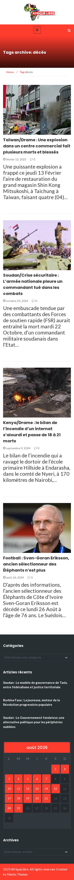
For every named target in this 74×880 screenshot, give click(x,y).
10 (9, 788)
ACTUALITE (16, 132)
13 (37, 788)
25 (18, 808)
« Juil (7, 825)
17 (9, 798)
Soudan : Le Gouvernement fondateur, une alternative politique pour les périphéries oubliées (33, 722)
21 (46, 798)
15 (55, 788)
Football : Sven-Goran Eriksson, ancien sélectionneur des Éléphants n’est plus (36, 564)
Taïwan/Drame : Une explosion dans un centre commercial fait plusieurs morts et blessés (36, 146)
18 (18, 798)
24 (9, 808)
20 (37, 798)
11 (18, 788)
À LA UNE (14, 415)
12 (27, 788)
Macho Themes (17, 874)
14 (46, 788)
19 (27, 798)
